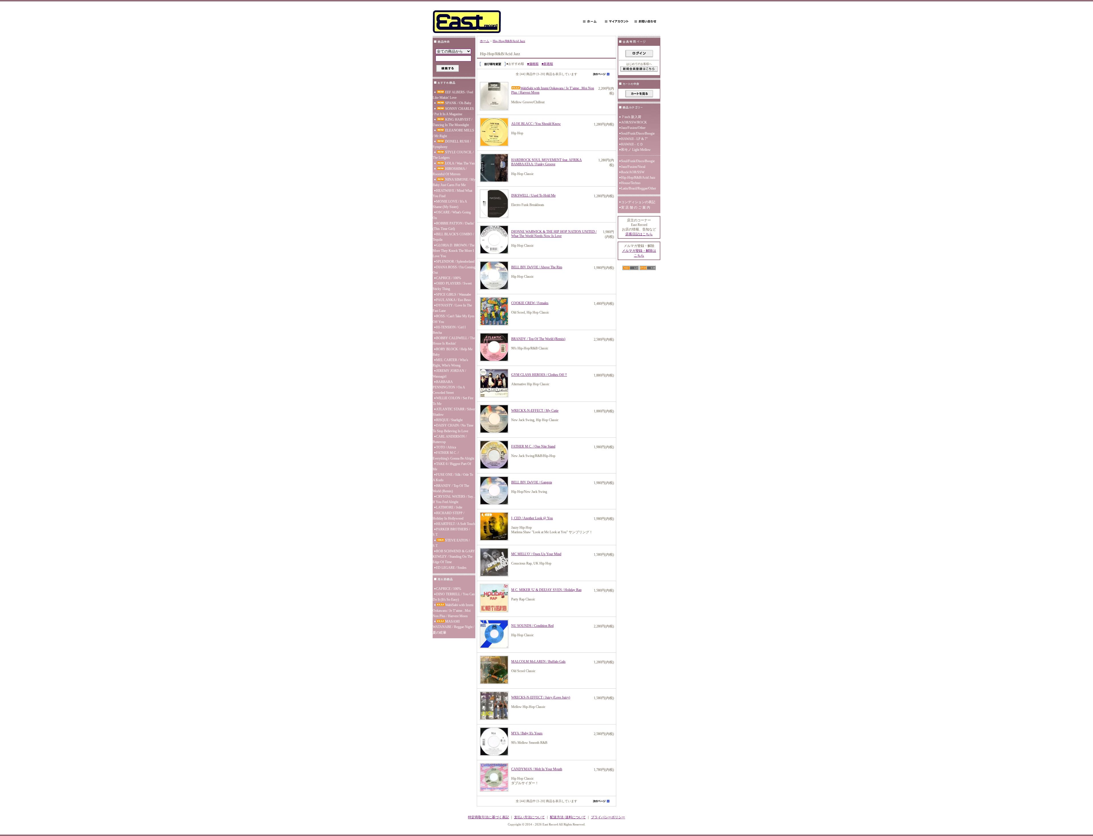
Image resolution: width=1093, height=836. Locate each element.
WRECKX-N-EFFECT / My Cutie (534, 411)
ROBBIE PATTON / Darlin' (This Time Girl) (453, 226)
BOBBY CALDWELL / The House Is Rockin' (454, 340)
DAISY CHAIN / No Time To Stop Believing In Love (453, 428)
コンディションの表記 (638, 202)
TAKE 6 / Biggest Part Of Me (452, 466)
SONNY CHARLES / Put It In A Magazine (453, 111)
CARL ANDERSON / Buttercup (450, 439)
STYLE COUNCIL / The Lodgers (453, 155)
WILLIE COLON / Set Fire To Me (453, 400)
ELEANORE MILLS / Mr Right (453, 133)
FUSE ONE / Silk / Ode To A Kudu (453, 477)
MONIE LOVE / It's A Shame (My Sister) (450, 204)
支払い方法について (529, 817)
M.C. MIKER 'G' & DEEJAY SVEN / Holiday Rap (546, 590)
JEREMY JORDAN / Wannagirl (449, 373)
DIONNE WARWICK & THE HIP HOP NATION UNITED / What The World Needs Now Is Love (554, 234)
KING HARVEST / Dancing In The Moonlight (452, 122)
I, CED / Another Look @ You (532, 518)
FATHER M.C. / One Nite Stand (533, 446)
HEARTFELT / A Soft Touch (455, 524)
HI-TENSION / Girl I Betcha (449, 330)
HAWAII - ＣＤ (632, 144)
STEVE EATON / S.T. (451, 543)
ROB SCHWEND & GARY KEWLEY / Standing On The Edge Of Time (454, 556)
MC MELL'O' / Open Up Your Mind (536, 554)
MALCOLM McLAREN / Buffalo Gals (538, 662)
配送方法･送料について (568, 817)
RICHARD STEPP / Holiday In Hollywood (448, 515)
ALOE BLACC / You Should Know (536, 124)
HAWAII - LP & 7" (634, 139)
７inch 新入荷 (631, 117)
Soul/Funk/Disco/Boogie (638, 133)
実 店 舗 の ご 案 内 (635, 207)
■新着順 (547, 63)
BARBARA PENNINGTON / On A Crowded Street (449, 387)
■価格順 (533, 63)
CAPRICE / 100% (448, 278)
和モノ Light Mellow (636, 150)
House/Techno (630, 183)
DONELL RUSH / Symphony (452, 144)
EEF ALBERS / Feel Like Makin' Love (453, 95)
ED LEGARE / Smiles (451, 568)
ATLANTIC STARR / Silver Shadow (454, 412)
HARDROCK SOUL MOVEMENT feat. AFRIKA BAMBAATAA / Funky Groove (546, 162)
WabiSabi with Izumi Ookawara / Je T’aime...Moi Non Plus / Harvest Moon (453, 610)
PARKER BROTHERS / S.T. (451, 532)
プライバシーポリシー (608, 817)
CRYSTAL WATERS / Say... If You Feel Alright (454, 499)
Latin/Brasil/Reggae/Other (638, 188)
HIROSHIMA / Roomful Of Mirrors (450, 171)
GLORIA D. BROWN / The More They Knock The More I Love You (453, 250)
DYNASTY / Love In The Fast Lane (452, 308)
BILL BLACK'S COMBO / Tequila (453, 237)
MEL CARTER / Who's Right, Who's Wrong (450, 362)
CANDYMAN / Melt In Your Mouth (536, 769)
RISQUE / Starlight (449, 420)
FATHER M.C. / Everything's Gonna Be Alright (453, 455)
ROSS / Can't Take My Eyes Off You (453, 319)
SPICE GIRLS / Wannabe (453, 294)
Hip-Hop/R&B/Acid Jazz (509, 41)
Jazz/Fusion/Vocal (633, 167)
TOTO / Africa (446, 447)
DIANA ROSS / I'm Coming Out (454, 270)
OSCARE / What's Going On (452, 215)
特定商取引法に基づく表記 (488, 817)
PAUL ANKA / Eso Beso (453, 300)
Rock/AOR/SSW (632, 172)
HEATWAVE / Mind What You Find (452, 193)
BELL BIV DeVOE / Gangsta (531, 482)
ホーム (484, 41)
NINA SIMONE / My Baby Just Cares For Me (454, 182)
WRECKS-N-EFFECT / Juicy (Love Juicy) (540, 697)
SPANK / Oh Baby (458, 103)
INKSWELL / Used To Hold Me (533, 195)
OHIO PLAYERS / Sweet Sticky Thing (452, 286)
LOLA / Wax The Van (460, 163)
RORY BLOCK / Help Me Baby (452, 352)
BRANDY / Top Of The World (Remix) (451, 488)
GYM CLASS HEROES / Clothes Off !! (539, 375)
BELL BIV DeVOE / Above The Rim (536, 267)
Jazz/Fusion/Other (633, 128)
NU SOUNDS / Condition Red (532, 626)
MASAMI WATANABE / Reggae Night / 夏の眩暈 (453, 626)
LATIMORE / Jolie (449, 507)
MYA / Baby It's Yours (527, 733)
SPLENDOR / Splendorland (455, 261)
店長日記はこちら (639, 234)
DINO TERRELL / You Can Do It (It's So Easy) (454, 597)
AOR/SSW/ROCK (634, 122)
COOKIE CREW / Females (529, 303)
